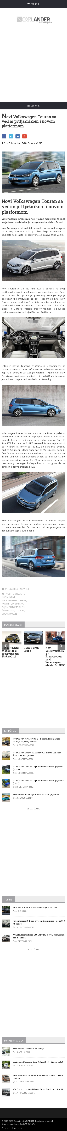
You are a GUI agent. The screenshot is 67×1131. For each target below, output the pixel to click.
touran (19, 610)
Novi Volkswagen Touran (14, 598)
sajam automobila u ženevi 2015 (13, 609)
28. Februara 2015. (33, 143)
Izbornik (35, 4)
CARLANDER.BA (27, 1124)
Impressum (17, 1128)
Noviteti (25, 588)
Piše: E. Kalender (11, 143)
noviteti (6, 603)
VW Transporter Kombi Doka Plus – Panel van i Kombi (38, 1089)
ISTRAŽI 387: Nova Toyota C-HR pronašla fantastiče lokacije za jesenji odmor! (36, 740)
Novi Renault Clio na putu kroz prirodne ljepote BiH (36, 794)
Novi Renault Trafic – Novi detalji (28, 1048)
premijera (18, 603)
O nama (5, 1128)
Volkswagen (9, 613)
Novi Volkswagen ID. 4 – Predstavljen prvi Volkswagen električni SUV (55, 656)
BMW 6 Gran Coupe (31, 649)
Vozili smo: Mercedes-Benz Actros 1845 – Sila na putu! (38, 1062)
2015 (15, 593)
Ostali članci (33, 808)
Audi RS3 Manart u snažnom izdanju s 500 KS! (35, 907)
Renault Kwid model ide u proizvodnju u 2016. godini (10, 652)
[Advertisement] (33, 63)
